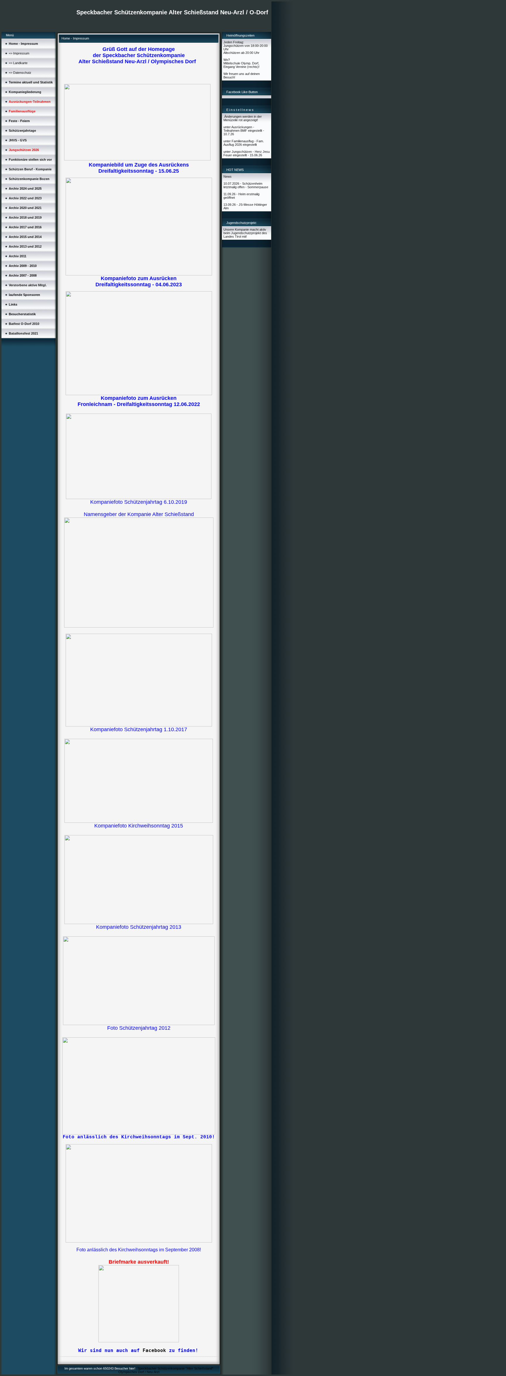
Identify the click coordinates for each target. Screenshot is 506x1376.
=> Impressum (19, 53)
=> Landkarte (18, 63)
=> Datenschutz (20, 72)
